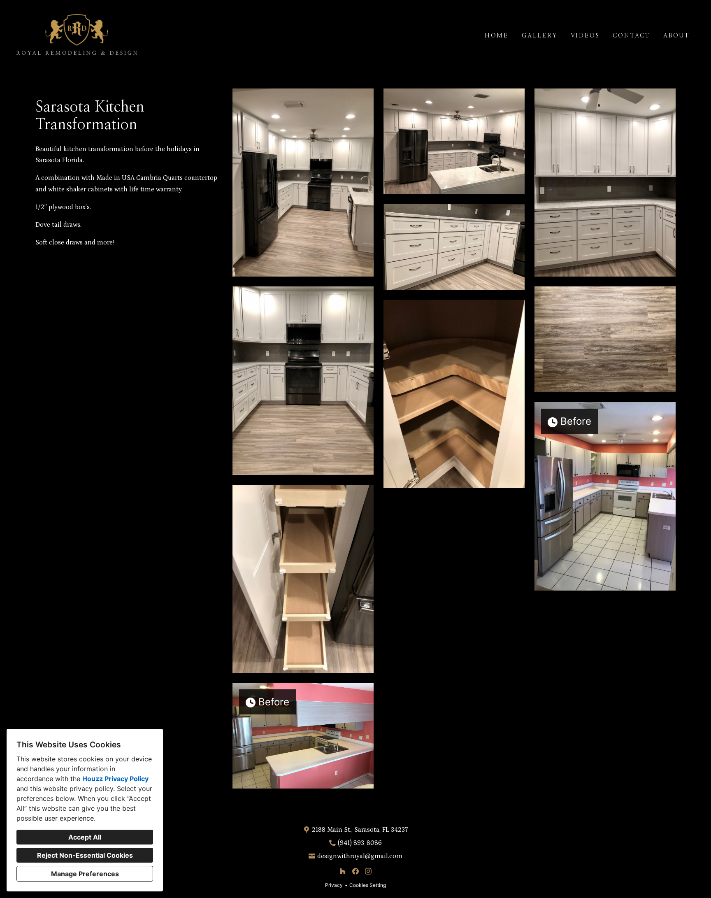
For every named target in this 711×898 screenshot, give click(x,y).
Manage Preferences (85, 874)
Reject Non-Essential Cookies (85, 855)
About (676, 36)
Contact (631, 36)
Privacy (334, 885)
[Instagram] (368, 871)
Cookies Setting (367, 885)
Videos (585, 36)
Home (497, 36)
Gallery (540, 36)
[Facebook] (355, 871)
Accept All (84, 837)
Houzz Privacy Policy (115, 779)
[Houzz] (343, 871)
